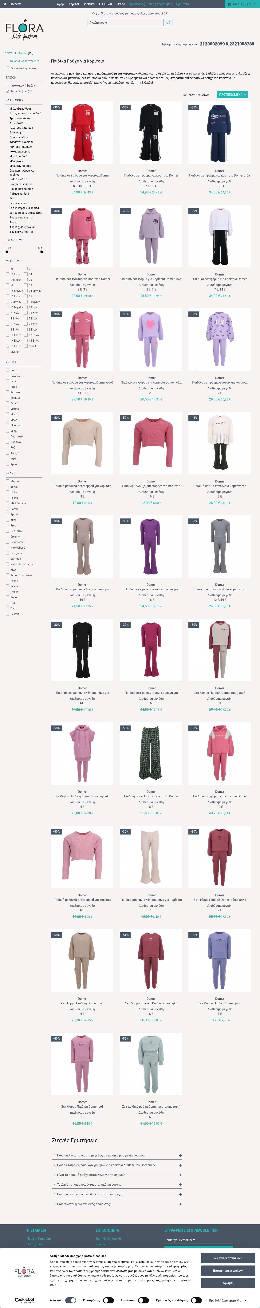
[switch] (108, 1300)
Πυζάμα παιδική (19, 193)
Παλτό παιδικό (18, 179)
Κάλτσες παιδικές (21, 146)
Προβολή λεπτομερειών (225, 1300)
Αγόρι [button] (61, 4)
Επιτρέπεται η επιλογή (228, 1270)
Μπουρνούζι (17, 161)
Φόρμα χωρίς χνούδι (22, 227)
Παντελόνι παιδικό (21, 184)
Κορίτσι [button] (74, 4)
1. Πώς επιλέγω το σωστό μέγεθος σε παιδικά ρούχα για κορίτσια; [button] (100, 1155)
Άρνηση (228, 1283)
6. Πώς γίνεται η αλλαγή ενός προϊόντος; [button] (82, 1204)
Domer (22, 53)
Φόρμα (14, 222)
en (255, 4)
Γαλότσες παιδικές (21, 127)
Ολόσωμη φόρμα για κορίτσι (22, 172)
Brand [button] (121, 4)
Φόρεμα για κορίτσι (21, 217)
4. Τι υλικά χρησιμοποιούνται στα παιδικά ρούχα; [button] (87, 1184)
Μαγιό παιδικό (18, 156)
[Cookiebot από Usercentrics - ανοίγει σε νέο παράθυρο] (24, 1300)
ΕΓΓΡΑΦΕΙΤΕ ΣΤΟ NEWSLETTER (191, 1230)
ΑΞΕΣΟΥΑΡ (16, 122)
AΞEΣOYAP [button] (105, 4)
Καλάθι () (239, 4)
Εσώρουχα (16, 132)
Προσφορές (137, 4)
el (250, 4)
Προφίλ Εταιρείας (39, 1239)
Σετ (12, 198)
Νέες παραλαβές (160, 4)
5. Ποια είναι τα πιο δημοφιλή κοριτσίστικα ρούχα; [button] (88, 1194)
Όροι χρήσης (35, 1244)
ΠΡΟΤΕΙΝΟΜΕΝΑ (231, 94)
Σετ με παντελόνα (20, 203)
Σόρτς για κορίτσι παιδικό (25, 113)
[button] (169, 23)
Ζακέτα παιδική (19, 137)
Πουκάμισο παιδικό (21, 188)
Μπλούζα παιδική (20, 108)
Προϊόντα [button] (182, 4)
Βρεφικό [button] (89, 4)
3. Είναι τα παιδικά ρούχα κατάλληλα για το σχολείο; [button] (90, 1175)
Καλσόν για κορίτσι (21, 142)
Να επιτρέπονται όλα (228, 1258)
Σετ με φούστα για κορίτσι (26, 212)
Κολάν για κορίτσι (20, 151)
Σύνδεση (15, 4)
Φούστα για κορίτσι (21, 231)
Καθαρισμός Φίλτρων (23, 61)
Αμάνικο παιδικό (20, 118)
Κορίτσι (8, 53)
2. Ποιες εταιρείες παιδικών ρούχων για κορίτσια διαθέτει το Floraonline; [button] (105, 1165)
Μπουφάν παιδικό (20, 165)
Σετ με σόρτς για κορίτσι (25, 207)
